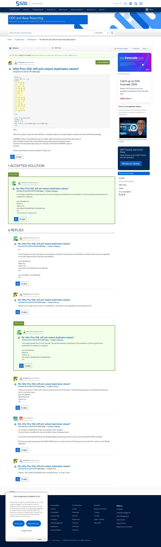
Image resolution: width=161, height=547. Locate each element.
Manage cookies (26, 531)
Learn (25, 9)
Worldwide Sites (130, 3)
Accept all (18, 523)
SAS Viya (62, 9)
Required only (33, 523)
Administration (76, 9)
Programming (37, 9)
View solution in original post (27, 213)
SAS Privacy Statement (36, 508)
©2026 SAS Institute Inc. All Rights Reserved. (77, 540)
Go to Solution (104, 62)
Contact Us (135, 3)
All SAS (116, 4)
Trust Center (56, 540)
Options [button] (15, 48)
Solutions (90, 9)
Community (14, 9)
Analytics (50, 9)
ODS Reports (31, 40)
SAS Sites (141, 3)
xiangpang (21, 62)
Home (10, 40)
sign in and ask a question (68, 55)
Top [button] (13, 492)
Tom (24, 418)
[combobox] (61, 32)
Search (125, 3)
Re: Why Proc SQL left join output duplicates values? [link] (58, 40)
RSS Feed (58, 48)
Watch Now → (126, 98)
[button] (10, 69)
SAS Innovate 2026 (123, 74)
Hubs (101, 9)
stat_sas (24, 183)
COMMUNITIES (37, 4)
